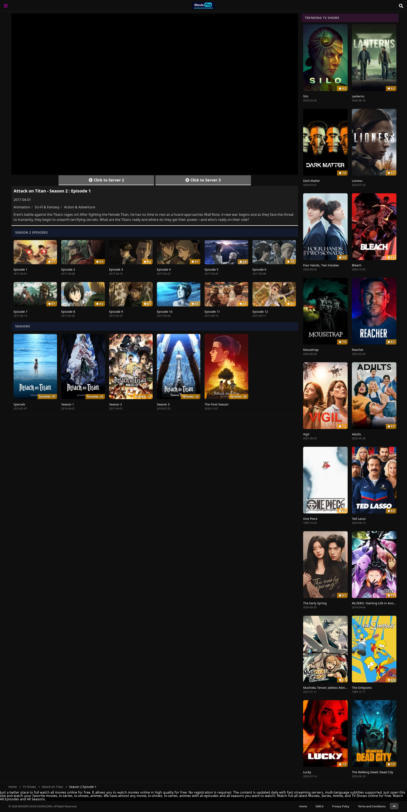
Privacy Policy (340, 806)
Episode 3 (116, 269)
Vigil (306, 434)
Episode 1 (20, 269)
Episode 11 (212, 312)
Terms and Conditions (372, 806)
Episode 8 (68, 312)
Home (12, 787)
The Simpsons (362, 688)
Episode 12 (260, 312)
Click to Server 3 (205, 180)
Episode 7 (20, 312)
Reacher (358, 350)
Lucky (307, 772)
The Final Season (217, 404)
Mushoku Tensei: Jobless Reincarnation (331, 688)
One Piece (310, 519)
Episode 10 (164, 312)
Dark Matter (311, 181)
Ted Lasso (359, 519)
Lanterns (358, 96)
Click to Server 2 (108, 180)
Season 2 (115, 404)
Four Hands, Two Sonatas (321, 265)
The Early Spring (315, 603)
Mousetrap (311, 350)
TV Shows (29, 787)
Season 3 (163, 404)
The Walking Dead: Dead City (372, 772)
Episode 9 (116, 312)
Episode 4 (164, 269)
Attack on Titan (52, 787)
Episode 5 (211, 269)
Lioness (357, 181)
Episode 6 (259, 269)
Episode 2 (68, 269)
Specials (19, 404)
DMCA (319, 806)
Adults (356, 434)
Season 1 (67, 404)
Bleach (356, 265)
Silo (305, 96)
